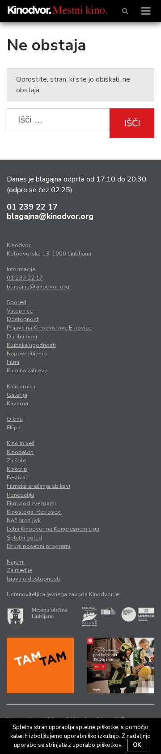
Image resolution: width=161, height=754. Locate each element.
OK (137, 745)
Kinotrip (17, 469)
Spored (16, 302)
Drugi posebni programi (38, 546)
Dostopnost (22, 319)
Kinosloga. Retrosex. (34, 512)
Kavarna (17, 404)
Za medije (19, 570)
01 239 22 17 (32, 207)
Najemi (16, 562)
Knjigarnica (21, 387)
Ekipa (14, 428)
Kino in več (20, 443)
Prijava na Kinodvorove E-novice (49, 328)
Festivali (18, 478)
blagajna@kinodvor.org (50, 216)
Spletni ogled (24, 538)
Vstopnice (20, 311)
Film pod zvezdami (31, 503)
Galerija (17, 395)
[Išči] (125, 11)
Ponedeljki (20, 495)
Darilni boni (22, 337)
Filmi (13, 362)
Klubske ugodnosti (31, 345)
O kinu (15, 419)
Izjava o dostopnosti (33, 579)
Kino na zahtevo (27, 371)
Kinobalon (20, 452)
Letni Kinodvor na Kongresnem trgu (53, 529)
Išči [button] (132, 123)
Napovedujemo (27, 354)
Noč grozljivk (24, 520)
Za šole (16, 461)
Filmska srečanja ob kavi (38, 486)
